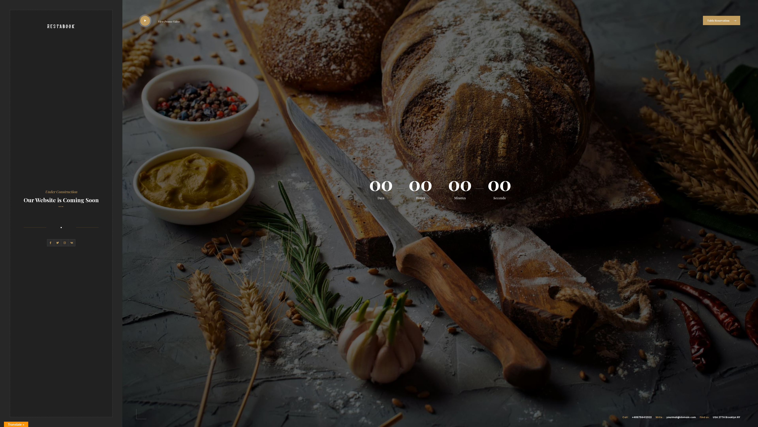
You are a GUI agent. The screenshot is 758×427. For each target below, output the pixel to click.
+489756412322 (642, 417)
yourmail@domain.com (681, 417)
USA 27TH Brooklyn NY (726, 417)
